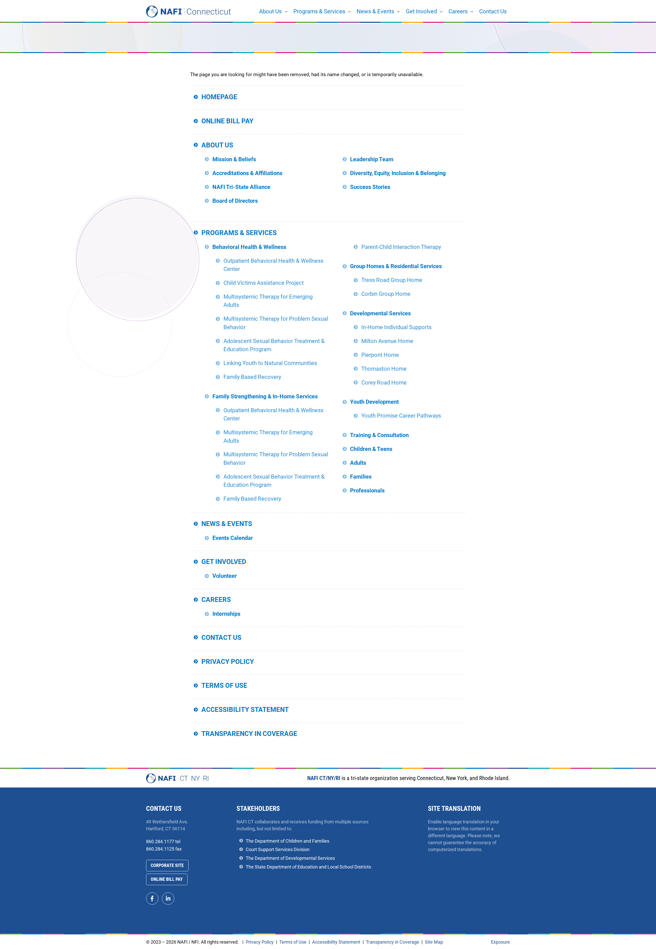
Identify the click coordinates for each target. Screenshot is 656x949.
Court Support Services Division (278, 849)
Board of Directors (235, 201)
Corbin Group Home (386, 294)
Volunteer (224, 576)
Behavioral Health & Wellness (249, 247)
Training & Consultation (379, 435)
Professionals (367, 490)
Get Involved (421, 11)
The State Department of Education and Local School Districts (308, 867)
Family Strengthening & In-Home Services (265, 396)
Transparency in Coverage (249, 734)
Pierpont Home (380, 355)
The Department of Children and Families (287, 841)
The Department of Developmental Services (290, 858)
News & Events (375, 11)
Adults (358, 463)
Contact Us (493, 11)
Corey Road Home (384, 382)
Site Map (434, 942)
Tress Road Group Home (391, 280)
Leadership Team (371, 159)
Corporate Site (167, 865)
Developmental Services (380, 313)
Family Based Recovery (252, 377)
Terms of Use (224, 685)
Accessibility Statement (245, 709)
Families (361, 476)
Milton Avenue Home (387, 341)
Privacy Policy (227, 661)
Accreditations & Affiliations (247, 173)
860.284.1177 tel (163, 841)
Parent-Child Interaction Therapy (401, 247)
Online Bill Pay (227, 121)
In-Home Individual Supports (396, 327)
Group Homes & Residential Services (396, 266)
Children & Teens (371, 449)
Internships (226, 614)
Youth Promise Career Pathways (401, 415)
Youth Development (374, 402)
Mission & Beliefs (234, 159)
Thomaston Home (384, 369)
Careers (458, 11)
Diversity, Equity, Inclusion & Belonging (398, 173)
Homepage (219, 97)
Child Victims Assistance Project (263, 283)
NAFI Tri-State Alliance (241, 187)
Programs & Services (319, 11)
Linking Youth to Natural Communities (270, 363)
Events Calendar (232, 538)
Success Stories (370, 187)
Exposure (500, 942)
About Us (270, 11)
